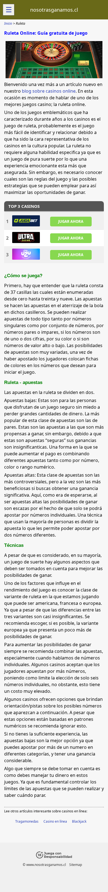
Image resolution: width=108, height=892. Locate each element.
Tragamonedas (26, 821)
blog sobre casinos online (49, 91)
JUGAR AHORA (70, 221)
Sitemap (75, 864)
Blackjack (79, 821)
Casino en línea (55, 821)
